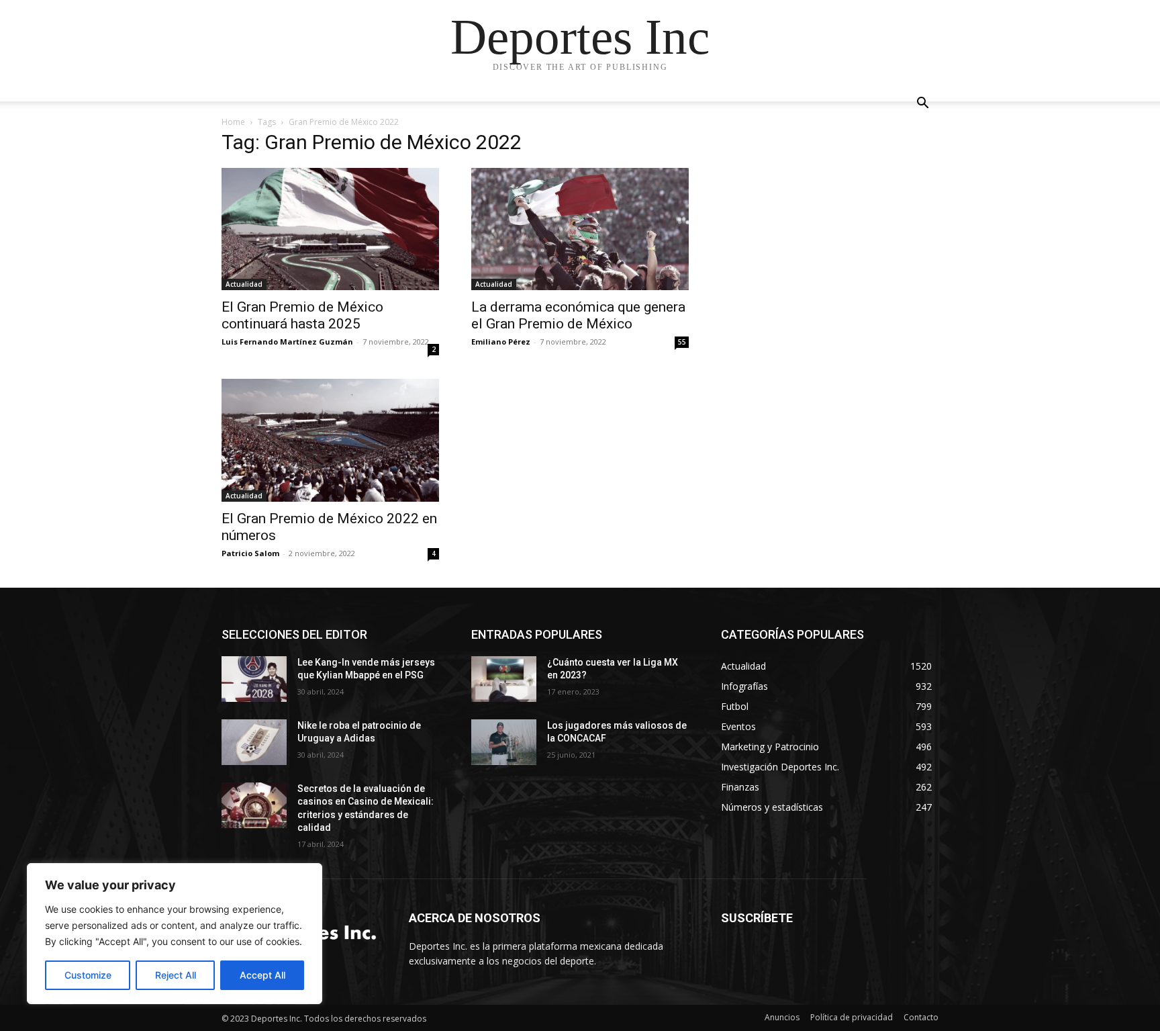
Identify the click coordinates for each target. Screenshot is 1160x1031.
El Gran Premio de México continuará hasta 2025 (302, 315)
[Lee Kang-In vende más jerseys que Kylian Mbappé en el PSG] (254, 679)
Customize (87, 975)
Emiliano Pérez (500, 342)
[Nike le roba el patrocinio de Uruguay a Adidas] (254, 742)
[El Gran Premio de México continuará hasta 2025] (330, 229)
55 (682, 342)
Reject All (175, 975)
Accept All (262, 975)
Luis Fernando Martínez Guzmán (287, 342)
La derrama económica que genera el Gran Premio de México (578, 315)
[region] (174, 933)
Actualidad (244, 284)
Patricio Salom (250, 553)
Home (233, 122)
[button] (922, 104)
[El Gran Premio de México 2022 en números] (330, 440)
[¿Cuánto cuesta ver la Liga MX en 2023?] (503, 679)
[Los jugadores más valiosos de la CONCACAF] (503, 742)
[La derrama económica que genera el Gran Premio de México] (580, 229)
